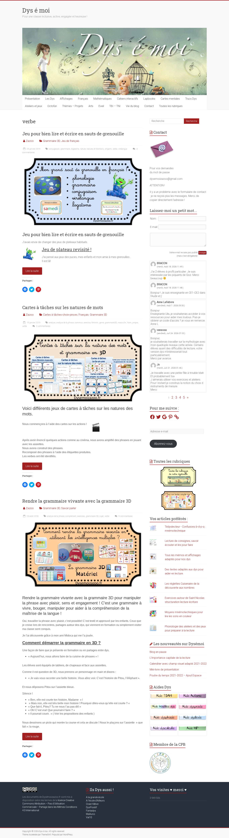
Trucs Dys (191, 98)
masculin (122, 322)
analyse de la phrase (65, 322)
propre (135, 322)
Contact (149, 106)
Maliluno (90, 814)
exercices (81, 516)
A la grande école (95, 797)
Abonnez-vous (163, 443)
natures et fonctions (95, 149)
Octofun (52, 106)
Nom (129, 322)
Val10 (89, 817)
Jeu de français (70, 141)
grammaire (65, 149)
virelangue (122, 149)
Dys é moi (36, 10)
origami (108, 149)
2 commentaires (43, 326)
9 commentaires (125, 516)
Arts (91, 106)
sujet (101, 516)
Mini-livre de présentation (164, 669)
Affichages (66, 98)
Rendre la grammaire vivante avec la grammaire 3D (76, 501)
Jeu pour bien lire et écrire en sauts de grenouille (73, 134)
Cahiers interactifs (127, 98)
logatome (75, 149)
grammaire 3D (92, 516)
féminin (95, 322)
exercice (87, 322)
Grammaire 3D (51, 141)
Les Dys (49, 98)
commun (79, 322)
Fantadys (91, 810)
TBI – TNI (115, 106)
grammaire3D (111, 322)
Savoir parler (68, 508)
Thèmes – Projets (72, 106)
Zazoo (30, 141)
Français (83, 98)
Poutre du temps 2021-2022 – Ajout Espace (176, 675)
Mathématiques (102, 98)
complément (70, 516)
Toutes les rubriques (171, 106)
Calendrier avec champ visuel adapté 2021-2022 (178, 663)
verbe (115, 149)
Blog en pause (158, 652)
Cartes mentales (170, 98)
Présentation (32, 98)
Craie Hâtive (92, 804)
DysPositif (92, 807)
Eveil (101, 106)
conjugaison (54, 149)
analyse (52, 322)
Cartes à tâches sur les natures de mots (62, 307)
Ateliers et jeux (33, 106)
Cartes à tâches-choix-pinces (60, 314)
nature (83, 149)
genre (101, 322)
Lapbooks (149, 98)
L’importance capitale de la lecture (170, 657)
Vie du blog (132, 106)
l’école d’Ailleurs (96, 800)
